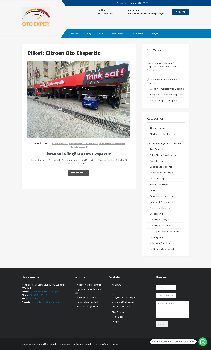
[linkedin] (185, 3)
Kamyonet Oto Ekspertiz (162, 202)
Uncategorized (78, 146)
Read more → (78, 172)
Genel (153, 190)
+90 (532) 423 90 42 (38, 295)
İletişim (154, 33)
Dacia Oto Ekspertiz (159, 178)
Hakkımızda (137, 33)
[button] (202, 341)
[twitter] (174, 3)
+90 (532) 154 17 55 (35, 298)
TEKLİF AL (180, 12)
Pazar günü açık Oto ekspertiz (164, 231)
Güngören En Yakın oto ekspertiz (166, 94)
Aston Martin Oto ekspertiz (163, 155)
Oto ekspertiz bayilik (160, 219)
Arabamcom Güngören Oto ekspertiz (165, 143)
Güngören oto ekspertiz (112, 143)
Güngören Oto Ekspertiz (123, 301)
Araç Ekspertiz (60, 143)
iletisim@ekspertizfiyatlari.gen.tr (44, 291)
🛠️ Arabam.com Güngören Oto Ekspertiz (162, 81)
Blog (89, 33)
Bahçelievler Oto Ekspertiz (83, 143)
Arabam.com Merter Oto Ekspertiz (167, 88)
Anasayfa (75, 33)
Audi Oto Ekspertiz (159, 160)
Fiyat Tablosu (117, 33)
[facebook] (169, 3)
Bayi (101, 33)
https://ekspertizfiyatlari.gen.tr (46, 301)
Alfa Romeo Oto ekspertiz (162, 134)
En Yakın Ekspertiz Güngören (164, 100)
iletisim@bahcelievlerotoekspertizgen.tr (147, 13)
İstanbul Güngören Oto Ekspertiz (79, 154)
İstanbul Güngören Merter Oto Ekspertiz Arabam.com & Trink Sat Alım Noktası (163, 67)
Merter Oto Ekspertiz (160, 207)
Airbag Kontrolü (158, 128)
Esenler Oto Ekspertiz (160, 184)
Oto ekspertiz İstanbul (161, 225)
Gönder (161, 324)
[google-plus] (179, 3)
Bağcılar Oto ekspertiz (161, 166)
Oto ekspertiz (156, 213)
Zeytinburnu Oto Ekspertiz (163, 249)
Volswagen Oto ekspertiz (162, 243)
